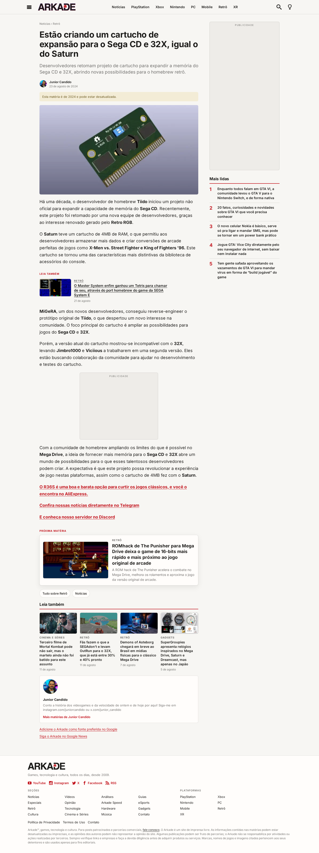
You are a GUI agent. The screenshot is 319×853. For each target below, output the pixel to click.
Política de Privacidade (44, 822)
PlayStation (140, 7)
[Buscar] (279, 7)
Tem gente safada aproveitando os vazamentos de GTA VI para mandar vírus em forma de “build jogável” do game (247, 270)
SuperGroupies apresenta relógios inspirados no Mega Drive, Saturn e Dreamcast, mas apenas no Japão (177, 653)
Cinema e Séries (52, 637)
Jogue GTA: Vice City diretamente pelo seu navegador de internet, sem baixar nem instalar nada (248, 249)
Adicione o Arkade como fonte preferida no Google (78, 729)
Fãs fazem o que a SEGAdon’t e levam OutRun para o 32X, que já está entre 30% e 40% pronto (97, 651)
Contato (144, 814)
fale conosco (151, 830)
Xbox (160, 7)
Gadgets (167, 637)
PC (193, 7)
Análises (107, 797)
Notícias (118, 7)
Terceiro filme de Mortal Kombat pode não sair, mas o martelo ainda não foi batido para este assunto (56, 653)
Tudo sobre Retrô (55, 593)
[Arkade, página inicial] (56, 7)
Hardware (108, 808)
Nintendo (177, 7)
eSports (143, 802)
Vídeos (70, 797)
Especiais (34, 802)
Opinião (70, 802)
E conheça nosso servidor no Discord (77, 517)
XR (235, 7)
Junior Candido (60, 82)
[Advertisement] (119, 408)
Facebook (95, 783)
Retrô (223, 7)
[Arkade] (46, 765)
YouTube (39, 783)
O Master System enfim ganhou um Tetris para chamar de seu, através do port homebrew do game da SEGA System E (120, 290)
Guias (142, 797)
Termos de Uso (74, 822)
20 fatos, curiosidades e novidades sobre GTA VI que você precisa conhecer (245, 212)
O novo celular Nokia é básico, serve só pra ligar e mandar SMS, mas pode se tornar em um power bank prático (247, 230)
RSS (113, 783)
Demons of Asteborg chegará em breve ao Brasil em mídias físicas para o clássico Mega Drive (138, 651)
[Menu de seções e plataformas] (29, 7)
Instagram (61, 783)
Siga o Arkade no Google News (63, 736)
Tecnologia (72, 808)
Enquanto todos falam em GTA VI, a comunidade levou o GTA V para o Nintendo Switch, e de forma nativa (245, 193)
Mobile (207, 7)
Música (106, 814)
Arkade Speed (111, 802)
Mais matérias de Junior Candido (66, 717)
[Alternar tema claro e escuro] (290, 7)
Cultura (33, 814)
